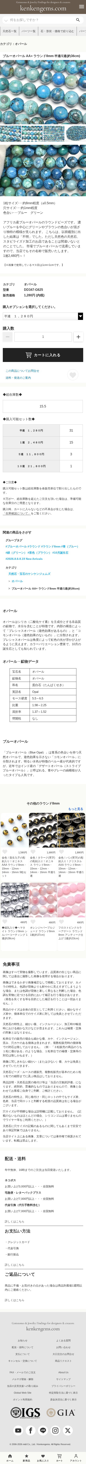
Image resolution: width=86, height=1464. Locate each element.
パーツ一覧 (29, 31)
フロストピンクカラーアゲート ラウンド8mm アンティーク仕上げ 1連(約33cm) (70, 933)
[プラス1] (78, 337)
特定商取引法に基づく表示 (63, 1392)
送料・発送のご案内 (18, 377)
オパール (17, 581)
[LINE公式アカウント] (43, 1430)
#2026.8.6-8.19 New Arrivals (24, 558)
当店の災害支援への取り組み (22, 1386)
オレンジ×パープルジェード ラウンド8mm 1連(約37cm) (42, 931)
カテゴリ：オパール (13, 43)
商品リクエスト (63, 1360)
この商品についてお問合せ (22, 370)
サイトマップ (63, 1379)
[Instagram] (55, 1430)
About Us (63, 1372)
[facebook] (31, 1430)
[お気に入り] (5, 852)
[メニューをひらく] (79, 7)
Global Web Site (22, 1392)
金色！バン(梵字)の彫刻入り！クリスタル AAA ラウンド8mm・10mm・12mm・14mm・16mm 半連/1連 (71, 866)
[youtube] (18, 1430)
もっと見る (75, 808)
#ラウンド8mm (50, 546)
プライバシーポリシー (63, 1386)
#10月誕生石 (60, 552)
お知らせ (22, 1340)
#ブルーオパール (16, 546)
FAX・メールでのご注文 (23, 1372)
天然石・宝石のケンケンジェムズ (29, 573)
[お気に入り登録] (72, 374)
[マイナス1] (7, 337)
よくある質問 (63, 1340)
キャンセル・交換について (22, 1360)
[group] (43, 92)
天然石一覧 (10, 31)
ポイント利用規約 (22, 1399)
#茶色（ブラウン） (40, 552)
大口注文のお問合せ (63, 1354)
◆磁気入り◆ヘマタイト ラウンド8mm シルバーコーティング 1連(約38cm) (14, 933)
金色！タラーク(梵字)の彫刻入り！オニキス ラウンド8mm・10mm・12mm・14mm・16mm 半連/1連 (42, 866)
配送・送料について (22, 1347)
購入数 (8, 328)
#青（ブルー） (70, 546)
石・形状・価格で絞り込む (57, 31)
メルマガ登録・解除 (22, 1379)
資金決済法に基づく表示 (63, 1399)
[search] (78, 20)
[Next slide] (82, 100)
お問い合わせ (63, 1347)
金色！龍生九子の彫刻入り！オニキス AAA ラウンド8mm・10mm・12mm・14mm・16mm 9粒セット (14, 866)
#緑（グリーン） (16, 552)
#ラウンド (34, 546)
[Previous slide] (4, 100)
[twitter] (68, 1430)
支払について (22, 1354)
